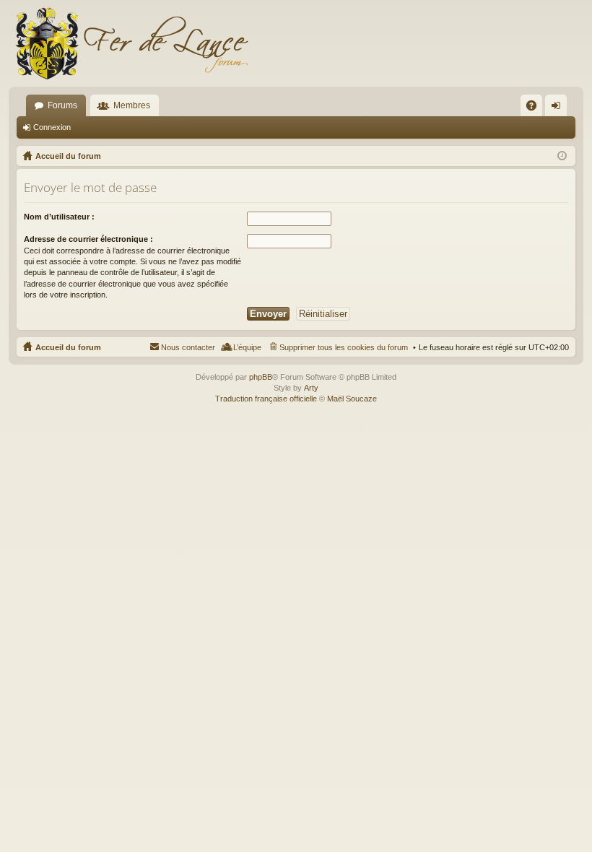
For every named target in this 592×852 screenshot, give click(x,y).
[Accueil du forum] (131, 43)
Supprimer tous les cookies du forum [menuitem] (343, 347)
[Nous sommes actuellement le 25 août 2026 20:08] (562, 156)
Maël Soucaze (352, 398)
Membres (131, 105)
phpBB (260, 377)
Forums (62, 105)
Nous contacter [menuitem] (188, 347)
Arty (311, 387)
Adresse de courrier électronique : (88, 239)
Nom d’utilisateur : (59, 216)
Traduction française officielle (266, 398)
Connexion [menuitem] (559, 108)
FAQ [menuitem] (536, 108)
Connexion (52, 127)
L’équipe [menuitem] (247, 347)
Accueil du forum (68, 347)
